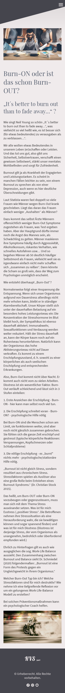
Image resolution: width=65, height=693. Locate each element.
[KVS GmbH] (32, 664)
